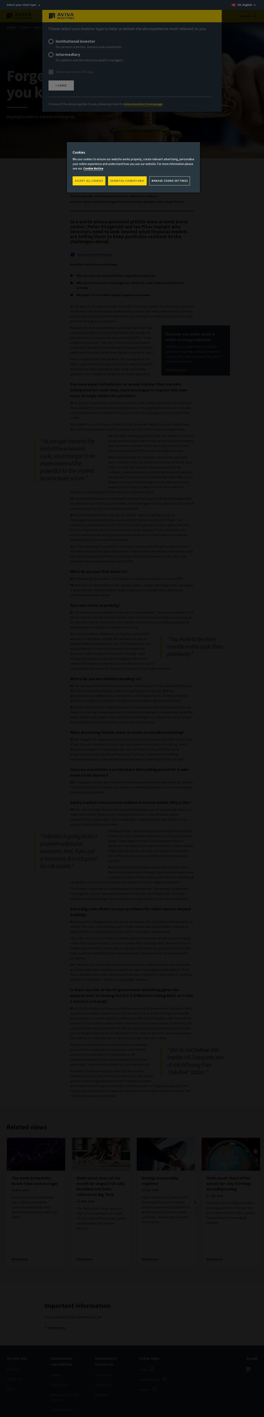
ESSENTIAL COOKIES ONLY (127, 181)
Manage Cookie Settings (170, 181)
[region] (133, 167)
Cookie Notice (93, 168)
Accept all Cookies (89, 181)
